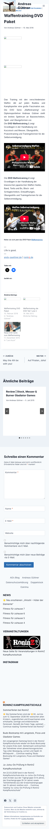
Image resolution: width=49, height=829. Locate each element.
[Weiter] (42, 411)
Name (9, 508)
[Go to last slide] (7, 411)
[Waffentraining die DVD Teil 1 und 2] (31, 302)
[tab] (19, 438)
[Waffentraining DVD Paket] (12, 302)
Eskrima (25, 587)
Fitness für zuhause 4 (14, 623)
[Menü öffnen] (43, 6)
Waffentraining (37, 240)
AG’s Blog (14, 577)
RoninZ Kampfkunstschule (22, 705)
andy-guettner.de (13, 257)
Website (9, 533)
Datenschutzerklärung (17, 582)
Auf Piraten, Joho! (37, 358)
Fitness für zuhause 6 (14, 613)
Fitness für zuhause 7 (14, 608)
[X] (10, 801)
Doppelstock (37, 582)
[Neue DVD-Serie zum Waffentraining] (12, 327)
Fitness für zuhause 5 (14, 618)
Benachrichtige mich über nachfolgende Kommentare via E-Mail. (24, 544)
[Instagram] (15, 801)
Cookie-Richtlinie (27, 819)
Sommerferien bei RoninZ (16, 710)
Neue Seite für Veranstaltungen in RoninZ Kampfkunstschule (24, 653)
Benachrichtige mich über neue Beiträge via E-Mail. (24, 556)
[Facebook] (5, 801)
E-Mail (9, 521)
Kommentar (11, 472)
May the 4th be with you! (10, 360)
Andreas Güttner (14, 28)
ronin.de (28, 257)
